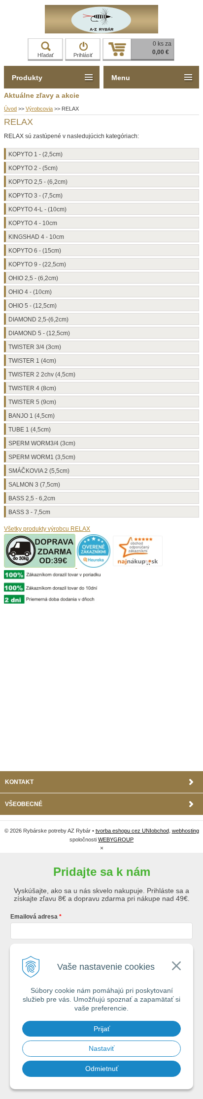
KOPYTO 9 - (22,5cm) (37, 264)
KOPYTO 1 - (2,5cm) (35, 154)
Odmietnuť (101, 1068)
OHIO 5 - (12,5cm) (32, 305)
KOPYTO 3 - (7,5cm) (35, 195)
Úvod (10, 109)
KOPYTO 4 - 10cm (32, 223)
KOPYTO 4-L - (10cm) (37, 209)
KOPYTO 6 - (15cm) (34, 250)
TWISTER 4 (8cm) (32, 388)
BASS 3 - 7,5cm (29, 512)
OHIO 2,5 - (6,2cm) (33, 278)
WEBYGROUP (116, 839)
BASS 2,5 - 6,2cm (31, 498)
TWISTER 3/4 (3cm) (34, 347)
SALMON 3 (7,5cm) (34, 484)
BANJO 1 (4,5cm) (31, 415)
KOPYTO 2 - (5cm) (33, 168)
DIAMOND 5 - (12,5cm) (39, 333)
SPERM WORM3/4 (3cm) (41, 443)
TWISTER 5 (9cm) (32, 402)
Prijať (102, 1029)
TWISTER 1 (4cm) (32, 360)
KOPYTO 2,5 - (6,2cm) (38, 181)
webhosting (185, 831)
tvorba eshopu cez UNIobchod (132, 831)
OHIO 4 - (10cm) (30, 292)
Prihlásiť (83, 55)
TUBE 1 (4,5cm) (29, 429)
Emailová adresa (34, 916)
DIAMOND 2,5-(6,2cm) (38, 319)
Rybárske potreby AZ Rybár (101, 19)
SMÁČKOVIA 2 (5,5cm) (38, 470)
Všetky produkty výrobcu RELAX (47, 528)
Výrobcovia (39, 109)
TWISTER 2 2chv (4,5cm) (41, 374)
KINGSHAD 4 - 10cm (36, 236)
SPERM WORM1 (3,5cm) (41, 457)
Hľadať (45, 55)
